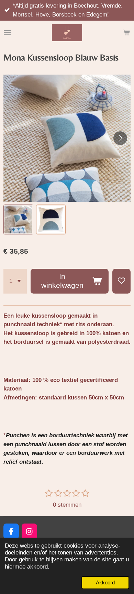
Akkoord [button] (105, 582)
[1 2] (15, 281)
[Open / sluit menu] (7, 33)
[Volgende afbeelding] (120, 138)
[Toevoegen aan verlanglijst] (121, 281)
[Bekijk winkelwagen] (126, 33)
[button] (18, 219)
